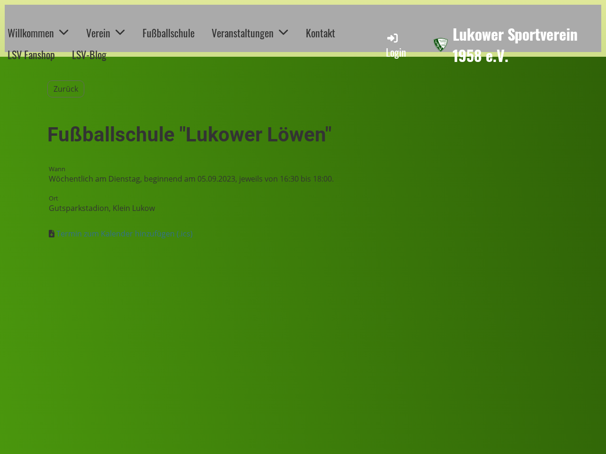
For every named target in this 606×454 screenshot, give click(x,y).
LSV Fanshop (31, 54)
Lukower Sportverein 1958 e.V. (515, 45)
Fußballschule (169, 32)
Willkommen (31, 32)
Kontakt (320, 32)
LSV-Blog (89, 54)
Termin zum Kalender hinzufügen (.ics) (124, 233)
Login (396, 52)
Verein (98, 32)
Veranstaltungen (243, 32)
